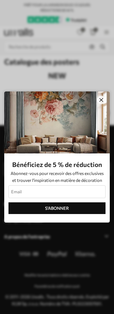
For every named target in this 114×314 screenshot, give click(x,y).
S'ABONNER (57, 208)
